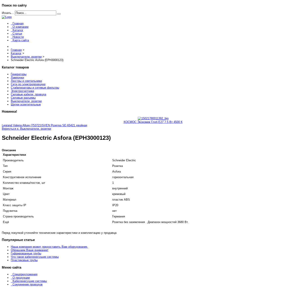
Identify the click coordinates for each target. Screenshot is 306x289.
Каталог (18, 30)
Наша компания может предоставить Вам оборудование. (49, 246)
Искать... (8, 13)
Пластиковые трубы (24, 260)
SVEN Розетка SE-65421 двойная (64, 125)
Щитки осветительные (26, 104)
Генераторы (18, 74)
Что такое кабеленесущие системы (35, 256)
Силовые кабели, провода (28, 94)
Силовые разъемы (23, 97)
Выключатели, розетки (26, 101)
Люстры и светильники (26, 81)
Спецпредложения (25, 274)
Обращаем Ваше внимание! (29, 250)
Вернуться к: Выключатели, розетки (26, 128)
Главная (18, 23)
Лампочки (17, 77)
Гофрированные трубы (26, 253)
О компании (20, 26)
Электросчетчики (22, 91)
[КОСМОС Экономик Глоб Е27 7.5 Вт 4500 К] (153, 118)
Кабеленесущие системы (30, 281)
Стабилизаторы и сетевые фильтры (35, 87)
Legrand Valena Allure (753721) (22, 125)
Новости (18, 37)
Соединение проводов (28, 284)
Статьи (17, 33)
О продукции (21, 277)
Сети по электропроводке (28, 84)
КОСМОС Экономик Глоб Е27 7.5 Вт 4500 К (153, 122)
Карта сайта (21, 40)
